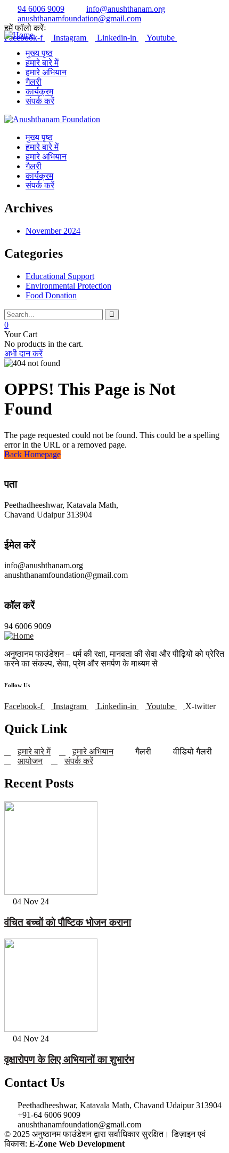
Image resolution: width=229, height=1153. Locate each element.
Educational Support (60, 276)
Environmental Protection (68, 285)
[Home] (19, 34)
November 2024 (53, 230)
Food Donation (51, 295)
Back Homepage (32, 454)
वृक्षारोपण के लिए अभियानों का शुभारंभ (69, 1059)
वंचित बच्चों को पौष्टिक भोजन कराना (67, 922)
